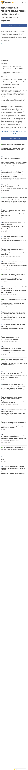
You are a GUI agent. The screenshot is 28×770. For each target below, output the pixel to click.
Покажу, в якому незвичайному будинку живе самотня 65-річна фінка (13, 414)
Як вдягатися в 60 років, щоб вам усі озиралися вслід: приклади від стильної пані (13, 439)
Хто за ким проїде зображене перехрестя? (12, 449)
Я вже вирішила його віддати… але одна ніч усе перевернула (13, 253)
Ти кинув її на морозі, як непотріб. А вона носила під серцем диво (14, 189)
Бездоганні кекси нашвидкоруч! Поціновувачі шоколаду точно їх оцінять (13, 426)
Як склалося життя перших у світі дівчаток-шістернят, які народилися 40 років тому (12, 278)
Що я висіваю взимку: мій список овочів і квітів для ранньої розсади (13, 291)
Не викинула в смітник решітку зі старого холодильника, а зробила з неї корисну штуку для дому (13, 473)
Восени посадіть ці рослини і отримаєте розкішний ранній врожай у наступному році (13, 388)
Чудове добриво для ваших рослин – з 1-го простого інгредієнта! (12, 227)
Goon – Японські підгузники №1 (9, 339)
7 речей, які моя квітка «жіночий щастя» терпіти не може (13, 241)
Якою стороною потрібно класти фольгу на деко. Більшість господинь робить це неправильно (14, 162)
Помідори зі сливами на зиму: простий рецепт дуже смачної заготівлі (13, 303)
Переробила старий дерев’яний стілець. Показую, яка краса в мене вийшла (14, 363)
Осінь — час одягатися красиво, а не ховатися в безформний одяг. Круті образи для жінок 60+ (13, 201)
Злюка (2, 459)
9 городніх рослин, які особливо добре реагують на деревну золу (14, 266)
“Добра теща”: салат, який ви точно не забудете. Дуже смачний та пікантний (13, 401)
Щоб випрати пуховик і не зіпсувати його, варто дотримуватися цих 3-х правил (13, 175)
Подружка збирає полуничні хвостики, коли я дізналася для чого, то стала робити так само (13, 316)
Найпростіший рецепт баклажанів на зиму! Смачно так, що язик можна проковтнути (12, 148)
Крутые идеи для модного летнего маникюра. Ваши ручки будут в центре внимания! (13, 351)
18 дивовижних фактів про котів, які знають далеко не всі (12, 329)
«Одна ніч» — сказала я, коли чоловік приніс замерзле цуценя (12, 214)
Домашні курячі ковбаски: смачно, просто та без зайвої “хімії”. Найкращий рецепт (14, 376)
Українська (17, 769)
